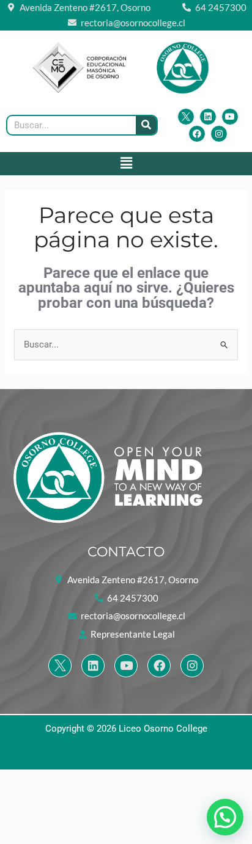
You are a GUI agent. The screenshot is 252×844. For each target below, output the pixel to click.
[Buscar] (146, 125)
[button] (126, 163)
